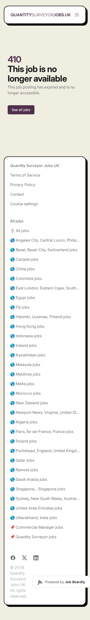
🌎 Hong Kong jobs (27, 326)
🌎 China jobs (22, 268)
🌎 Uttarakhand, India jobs (33, 517)
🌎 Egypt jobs (22, 297)
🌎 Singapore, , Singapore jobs (37, 489)
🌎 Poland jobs (23, 441)
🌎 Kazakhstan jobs (27, 355)
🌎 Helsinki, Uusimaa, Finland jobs (40, 316)
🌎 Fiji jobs (19, 307)
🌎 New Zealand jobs (29, 402)
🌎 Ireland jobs (23, 345)
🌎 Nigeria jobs (23, 422)
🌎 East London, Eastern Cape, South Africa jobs (45, 288)
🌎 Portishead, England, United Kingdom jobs (45, 450)
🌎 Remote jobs (24, 469)
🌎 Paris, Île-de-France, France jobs (41, 431)
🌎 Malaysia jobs (25, 364)
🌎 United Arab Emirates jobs (36, 508)
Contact (17, 194)
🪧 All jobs (19, 230)
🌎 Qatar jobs (22, 460)
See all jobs (21, 110)
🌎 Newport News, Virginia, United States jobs (45, 412)
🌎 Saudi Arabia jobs (28, 479)
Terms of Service (25, 175)
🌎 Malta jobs (22, 383)
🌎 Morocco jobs (25, 393)
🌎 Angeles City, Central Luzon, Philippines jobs (45, 240)
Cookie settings (24, 203)
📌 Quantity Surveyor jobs (33, 536)
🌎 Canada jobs (24, 259)
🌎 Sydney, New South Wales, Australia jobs (45, 498)
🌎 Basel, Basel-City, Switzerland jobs (43, 249)
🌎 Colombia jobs (26, 278)
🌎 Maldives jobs (25, 374)
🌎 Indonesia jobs (26, 335)
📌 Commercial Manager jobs (36, 527)
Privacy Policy (22, 184)
